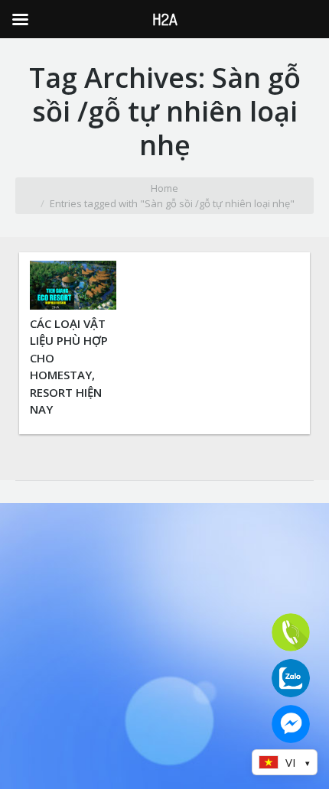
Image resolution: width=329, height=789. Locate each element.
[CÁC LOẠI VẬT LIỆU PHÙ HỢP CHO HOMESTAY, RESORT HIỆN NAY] (73, 305)
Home (164, 188)
